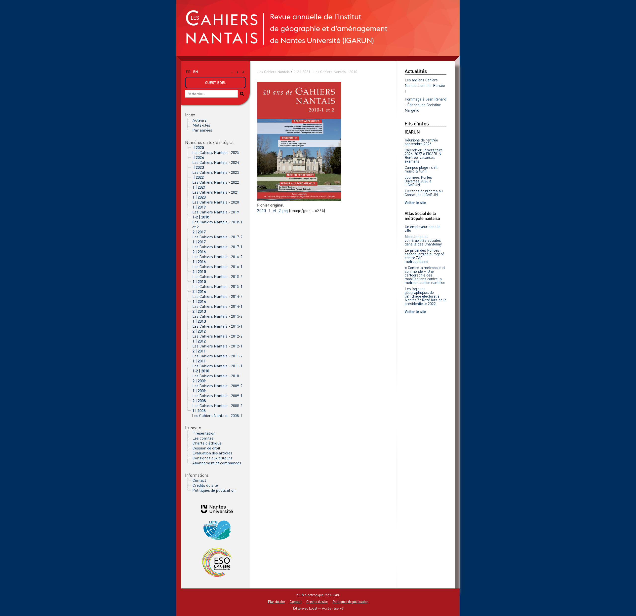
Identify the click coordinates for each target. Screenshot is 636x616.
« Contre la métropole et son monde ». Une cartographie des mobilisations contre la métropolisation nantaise (425, 275)
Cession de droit (206, 447)
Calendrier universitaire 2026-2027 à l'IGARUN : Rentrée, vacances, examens (424, 155)
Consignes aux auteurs (212, 457)
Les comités (203, 438)
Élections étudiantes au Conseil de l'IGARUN (424, 193)
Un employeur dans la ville (422, 228)
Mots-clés (201, 125)
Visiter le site (415, 202)
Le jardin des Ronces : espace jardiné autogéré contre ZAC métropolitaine (424, 256)
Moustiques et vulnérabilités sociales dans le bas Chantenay (423, 240)
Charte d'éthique (207, 443)
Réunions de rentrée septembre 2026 (421, 142)
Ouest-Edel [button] (215, 82)
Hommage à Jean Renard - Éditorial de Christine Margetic (425, 104)
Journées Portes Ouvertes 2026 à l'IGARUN (418, 181)
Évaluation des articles (212, 452)
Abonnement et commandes (216, 462)
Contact (199, 480)
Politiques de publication (214, 490)
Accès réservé (332, 608)
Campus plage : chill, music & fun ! (421, 169)
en (195, 71)
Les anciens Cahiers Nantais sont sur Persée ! (425, 85)
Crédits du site (205, 485)
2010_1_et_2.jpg (272, 210)
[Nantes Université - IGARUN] (217, 508)
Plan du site (276, 601)
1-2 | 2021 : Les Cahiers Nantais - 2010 (325, 71)
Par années (202, 130)
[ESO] (217, 561)
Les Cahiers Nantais (273, 71)
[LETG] (217, 529)
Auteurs (200, 120)
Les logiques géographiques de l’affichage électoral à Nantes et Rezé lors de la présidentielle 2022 (425, 296)
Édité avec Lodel (305, 608)
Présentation (204, 433)
